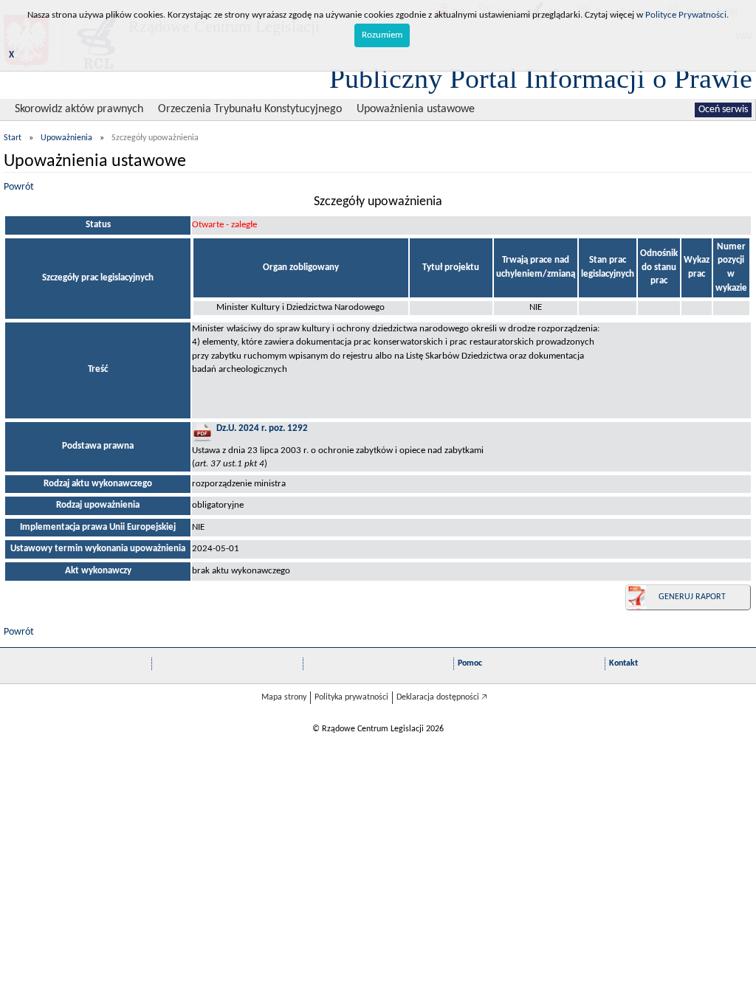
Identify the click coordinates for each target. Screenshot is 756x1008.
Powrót (19, 187)
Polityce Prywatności (685, 15)
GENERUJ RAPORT (692, 597)
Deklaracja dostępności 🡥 (441, 697)
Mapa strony (283, 697)
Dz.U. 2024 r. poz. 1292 (262, 428)
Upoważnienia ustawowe (416, 109)
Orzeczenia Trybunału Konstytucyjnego (250, 109)
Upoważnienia (66, 138)
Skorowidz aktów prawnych (79, 109)
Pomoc (470, 663)
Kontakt (623, 663)
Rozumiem (382, 35)
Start (12, 138)
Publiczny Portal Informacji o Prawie (540, 78)
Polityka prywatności (351, 697)
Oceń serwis (723, 109)
